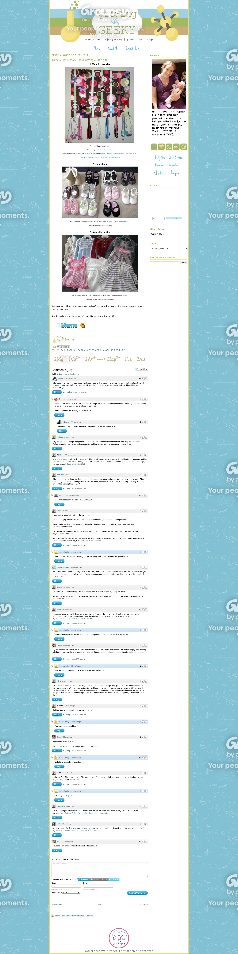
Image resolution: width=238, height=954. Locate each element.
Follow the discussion (145, 369)
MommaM (60, 475)
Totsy (110, 221)
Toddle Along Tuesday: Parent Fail (79, 618)
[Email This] (58, 346)
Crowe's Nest (116, 157)
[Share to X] (63, 346)
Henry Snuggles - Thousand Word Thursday (82, 831)
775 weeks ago (71, 378)
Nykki (58, 841)
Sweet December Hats (119, 153)
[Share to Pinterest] (68, 346)
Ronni (58, 737)
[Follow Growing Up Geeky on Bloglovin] (174, 219)
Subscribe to (57, 892)
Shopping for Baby (113, 350)
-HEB (58, 681)
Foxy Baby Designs (130, 153)
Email (85, 883)
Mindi (58, 610)
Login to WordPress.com (99, 879)
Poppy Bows (83, 157)
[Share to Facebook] (65, 346)
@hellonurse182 (64, 567)
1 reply (67, 488)
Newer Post (57, 904)
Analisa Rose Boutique (106, 150)
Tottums (62, 399)
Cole (58, 824)
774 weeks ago (67, 841)
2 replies (68, 392)
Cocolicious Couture (93, 157)
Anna (58, 511)
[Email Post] (54, 347)
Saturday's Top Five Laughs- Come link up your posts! (86, 813)
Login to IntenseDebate (83, 879)
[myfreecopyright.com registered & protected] (119, 951)
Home (100, 904)
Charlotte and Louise (106, 157)
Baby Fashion (68, 350)
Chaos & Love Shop (106, 153)
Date (61, 374)
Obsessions (94, 350)
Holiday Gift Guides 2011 (75, 464)
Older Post (143, 904)
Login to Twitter (113, 879)
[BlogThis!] (60, 346)
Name (54, 883)
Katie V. (59, 645)
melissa (59, 806)
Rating (66, 374)
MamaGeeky (64, 552)
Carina (82, 350)
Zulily (127, 221)
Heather (59, 587)
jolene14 (61, 379)
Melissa (59, 437)
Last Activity (75, 374)
